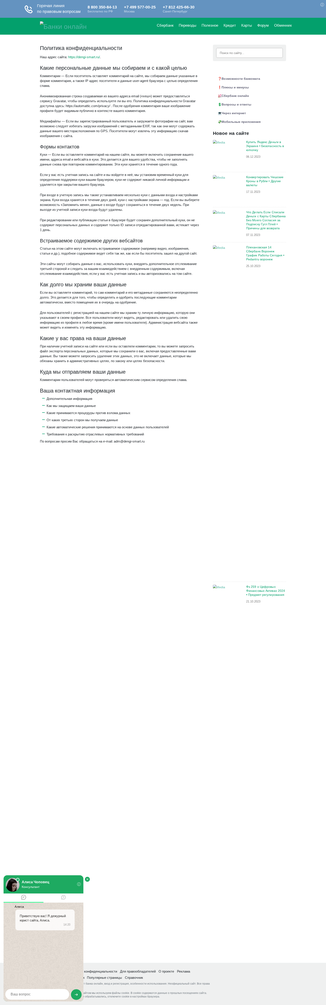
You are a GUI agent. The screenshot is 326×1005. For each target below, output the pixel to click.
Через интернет (234, 113)
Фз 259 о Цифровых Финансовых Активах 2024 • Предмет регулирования (265, 590)
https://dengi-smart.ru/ (84, 57)
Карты (246, 25)
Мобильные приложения (241, 122)
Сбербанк (165, 25)
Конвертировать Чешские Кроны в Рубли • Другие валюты (264, 181)
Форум (263, 25)
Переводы (187, 25)
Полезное (210, 25)
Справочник (134, 977)
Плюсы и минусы (235, 87)
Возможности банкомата (241, 78)
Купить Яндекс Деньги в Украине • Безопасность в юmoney (265, 146)
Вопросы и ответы (236, 104)
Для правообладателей (138, 971)
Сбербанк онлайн (235, 96)
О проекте (166, 971)
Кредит (230, 25)
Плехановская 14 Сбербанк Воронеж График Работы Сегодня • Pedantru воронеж (265, 253)
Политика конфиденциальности (93, 971)
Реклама (183, 971)
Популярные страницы (104, 977)
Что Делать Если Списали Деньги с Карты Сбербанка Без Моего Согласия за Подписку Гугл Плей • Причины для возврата (266, 220)
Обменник (283, 25)
